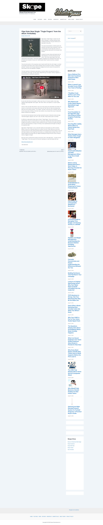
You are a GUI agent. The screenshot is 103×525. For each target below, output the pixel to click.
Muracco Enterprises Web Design (74, 441)
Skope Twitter (70, 447)
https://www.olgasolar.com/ (27, 141)
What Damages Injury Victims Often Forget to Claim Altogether (74, 135)
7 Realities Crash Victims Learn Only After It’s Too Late (74, 94)
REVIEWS (44, 516)
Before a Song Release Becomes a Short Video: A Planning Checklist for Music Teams (75, 166)
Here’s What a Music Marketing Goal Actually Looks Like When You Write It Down (74, 309)
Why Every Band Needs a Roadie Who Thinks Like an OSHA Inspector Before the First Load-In (74, 353)
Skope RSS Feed (71, 445)
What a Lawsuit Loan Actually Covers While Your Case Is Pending (75, 86)
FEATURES (35, 516)
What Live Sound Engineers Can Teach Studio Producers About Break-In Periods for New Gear (74, 341)
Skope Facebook (71, 443)
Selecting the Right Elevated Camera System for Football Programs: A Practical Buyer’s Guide (74, 410)
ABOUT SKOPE (63, 516)
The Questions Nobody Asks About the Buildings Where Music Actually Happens (74, 329)
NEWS (40, 516)
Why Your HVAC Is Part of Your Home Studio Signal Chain (74, 319)
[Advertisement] (76, 471)
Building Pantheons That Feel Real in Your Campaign (74, 274)
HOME (31, 516)
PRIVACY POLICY (69, 516)
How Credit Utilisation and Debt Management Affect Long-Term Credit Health (75, 154)
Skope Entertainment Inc (27, 12)
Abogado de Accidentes (74, 509)
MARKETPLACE (56, 516)
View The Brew (71, 449)
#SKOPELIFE (49, 516)
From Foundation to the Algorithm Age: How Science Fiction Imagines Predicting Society (74, 115)
